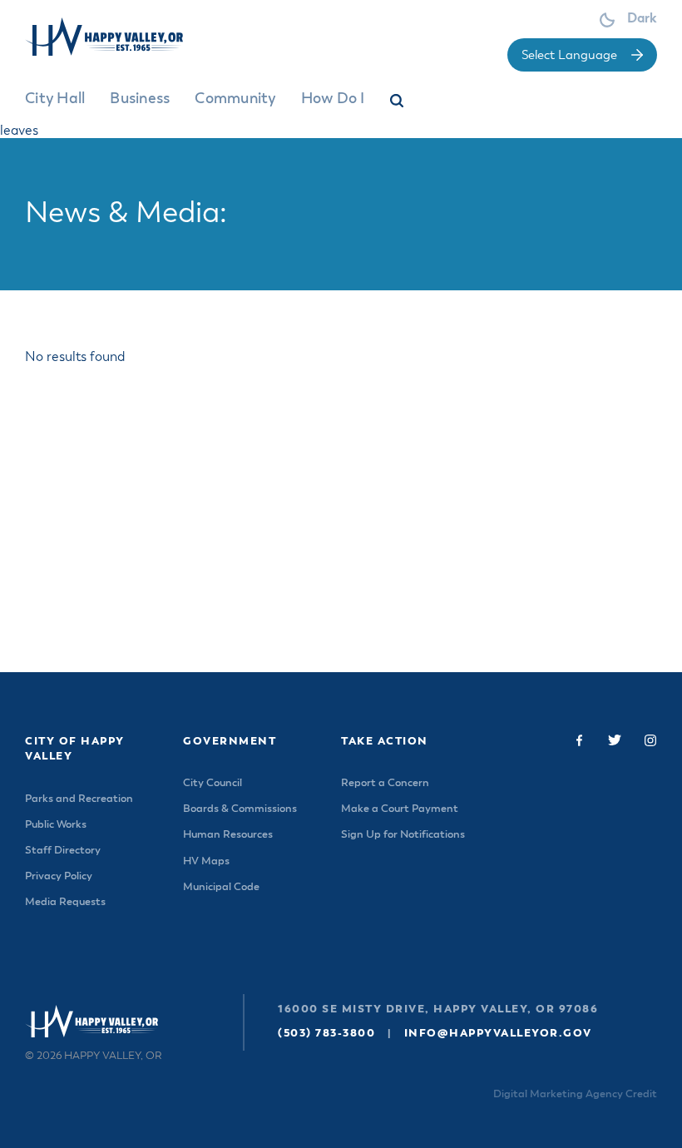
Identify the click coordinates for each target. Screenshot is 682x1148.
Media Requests (65, 902)
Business (140, 99)
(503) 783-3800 (326, 1033)
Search (398, 104)
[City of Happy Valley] (118, 36)
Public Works (55, 824)
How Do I (333, 99)
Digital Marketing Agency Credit (575, 1094)
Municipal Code (221, 887)
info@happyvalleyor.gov (498, 1033)
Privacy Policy (58, 876)
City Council (212, 783)
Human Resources (228, 834)
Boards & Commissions (240, 809)
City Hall (55, 99)
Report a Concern (385, 783)
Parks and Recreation (79, 799)
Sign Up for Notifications (403, 834)
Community (235, 99)
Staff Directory (63, 850)
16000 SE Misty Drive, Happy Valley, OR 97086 (438, 1009)
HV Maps (206, 861)
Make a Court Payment (399, 809)
